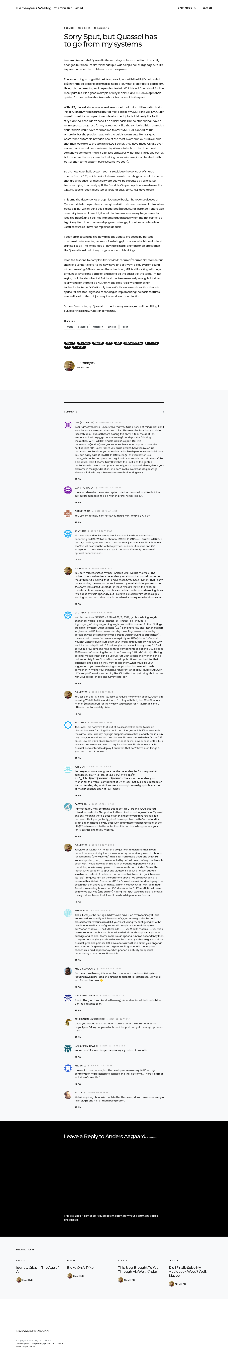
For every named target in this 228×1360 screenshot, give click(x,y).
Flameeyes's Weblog (33, 8)
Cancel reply (151, 1137)
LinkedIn (60, 1343)
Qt (67, 347)
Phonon (151, 343)
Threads (20, 1343)
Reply (78, 479)
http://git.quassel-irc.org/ (108, 437)
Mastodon (30, 1343)
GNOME (97, 343)
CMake (70, 343)
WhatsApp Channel (25, 1346)
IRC (109, 343)
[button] (187, 8)
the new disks (101, 237)
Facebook (49, 1343)
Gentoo (83, 343)
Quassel (79, 347)
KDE (118, 343)
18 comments (101, 28)
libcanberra (133, 343)
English (69, 28)
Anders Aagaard (125, 1136)
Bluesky (40, 1343)
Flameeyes (85, 363)
